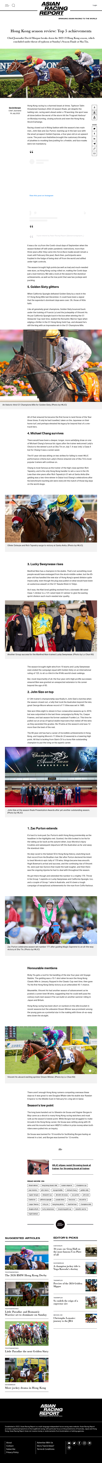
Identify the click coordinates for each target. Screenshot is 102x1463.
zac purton (75, 1195)
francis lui (72, 1199)
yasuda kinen (60, 1199)
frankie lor (32, 1199)
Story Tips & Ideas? (45, 1446)
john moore (45, 1190)
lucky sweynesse (48, 1209)
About (9, 1443)
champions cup (81, 1185)
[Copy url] (94, 148)
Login (95, 5)
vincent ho (82, 1199)
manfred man (72, 1204)
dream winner (33, 1185)
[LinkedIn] (94, 138)
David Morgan (15, 108)
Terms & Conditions (45, 1449)
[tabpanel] (51, 523)
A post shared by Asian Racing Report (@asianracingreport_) (60, 236)
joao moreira (33, 1190)
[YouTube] (69, 1443)
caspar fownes (33, 1204)
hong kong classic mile (49, 1185)
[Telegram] (94, 143)
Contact (10, 1446)
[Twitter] (94, 128)
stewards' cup (47, 1195)
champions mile (86, 1204)
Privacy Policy (12, 1452)
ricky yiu (45, 1204)
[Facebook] (94, 133)
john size (86, 1195)
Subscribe (10, 1449)
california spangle (45, 1199)
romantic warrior (80, 1209)
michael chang (71, 1190)
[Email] (94, 153)
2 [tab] (93, 539)
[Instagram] (84, 1443)
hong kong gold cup (64, 1209)
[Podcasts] (69, 1448)
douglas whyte (33, 1209)
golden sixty (84, 1190)
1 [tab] (90, 539)
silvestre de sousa (62, 1195)
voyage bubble (58, 1190)
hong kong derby (58, 1204)
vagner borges (33, 1195)
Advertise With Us (45, 1443)
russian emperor (66, 1185)
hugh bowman (33, 1214)
